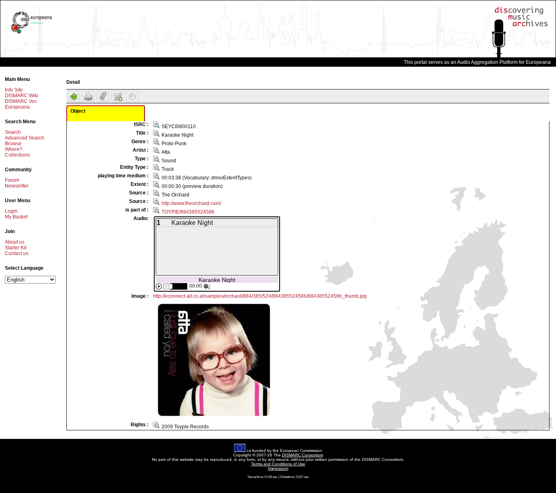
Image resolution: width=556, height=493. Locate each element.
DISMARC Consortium (302, 455)
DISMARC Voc (21, 101)
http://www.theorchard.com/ (191, 203)
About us (14, 242)
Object (77, 111)
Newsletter (16, 186)
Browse (13, 143)
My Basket (16, 217)
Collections (17, 155)
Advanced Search (24, 138)
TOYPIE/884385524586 (188, 212)
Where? (13, 149)
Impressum (278, 468)
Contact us (16, 253)
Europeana (17, 107)
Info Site (14, 90)
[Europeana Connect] (31, 34)
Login (11, 211)
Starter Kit (15, 248)
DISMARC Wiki (21, 95)
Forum (12, 180)
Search (13, 132)
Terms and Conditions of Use (278, 464)
